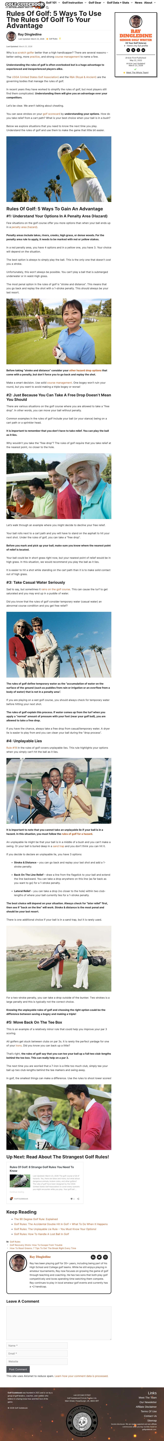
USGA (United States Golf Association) (35, 77)
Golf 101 (51, 2)
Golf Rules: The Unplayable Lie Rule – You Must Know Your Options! (55, 1229)
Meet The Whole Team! (137, 72)
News (138, 2)
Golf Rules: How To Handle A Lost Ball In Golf (41, 1234)
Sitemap (152, 1420)
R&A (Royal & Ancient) (83, 77)
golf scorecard (51, 113)
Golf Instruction (72, 2)
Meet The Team (148, 1397)
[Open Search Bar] (47, 8)
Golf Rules (53, 39)
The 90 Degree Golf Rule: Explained (36, 1219)
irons (19, 1045)
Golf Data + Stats (118, 2)
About (148, 2)
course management (67, 56)
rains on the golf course (55, 589)
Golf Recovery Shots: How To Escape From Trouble (36, 1245)
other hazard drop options (85, 370)
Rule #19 (11, 747)
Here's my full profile (137, 45)
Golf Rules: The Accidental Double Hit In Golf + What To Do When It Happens (61, 1224)
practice (35, 56)
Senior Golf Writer (136, 40)
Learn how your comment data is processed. (81, 1376)
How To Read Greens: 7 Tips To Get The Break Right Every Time (43, 1248)
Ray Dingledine (30, 34)
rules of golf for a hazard (77, 833)
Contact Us (150, 1416)
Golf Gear (95, 2)
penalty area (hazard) (24, 227)
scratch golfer (25, 52)
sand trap (58, 846)
